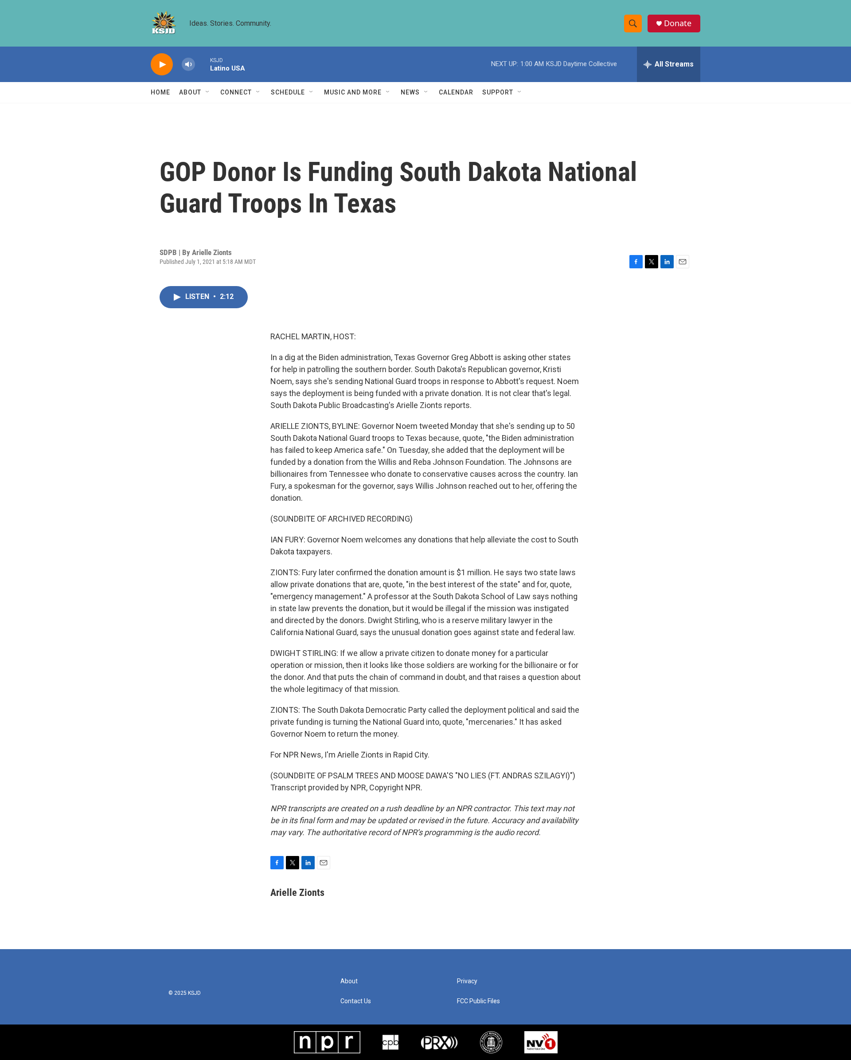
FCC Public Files (478, 1001)
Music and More (353, 92)
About (190, 92)
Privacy (467, 981)
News (410, 92)
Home (160, 92)
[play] (162, 64)
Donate (677, 23)
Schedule (288, 92)
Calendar (456, 92)
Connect (236, 92)
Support (497, 92)
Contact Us (355, 1001)
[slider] (202, 64)
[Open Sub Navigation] (207, 92)
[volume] (188, 65)
